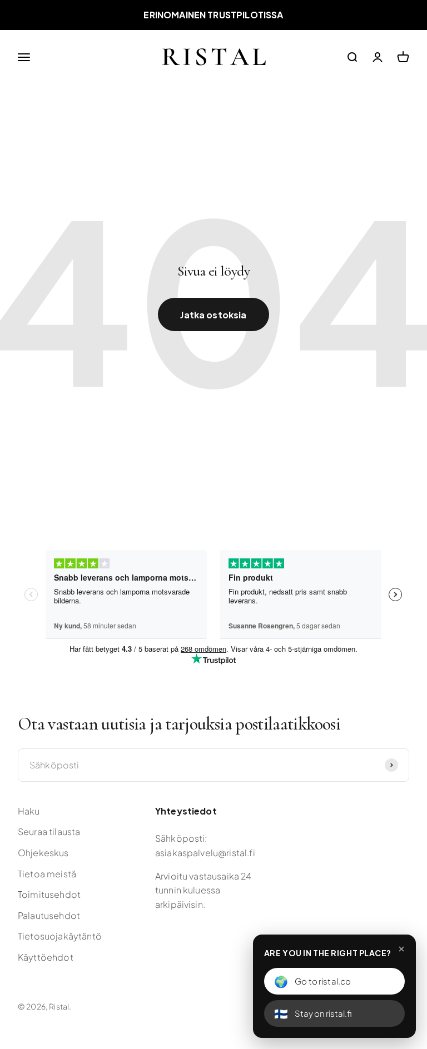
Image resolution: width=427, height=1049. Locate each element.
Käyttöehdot (45, 957)
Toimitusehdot (49, 894)
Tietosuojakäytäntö (60, 936)
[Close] (401, 949)
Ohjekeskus (43, 852)
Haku (29, 811)
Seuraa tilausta (49, 831)
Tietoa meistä (47, 874)
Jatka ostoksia (213, 315)
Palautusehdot (49, 915)
